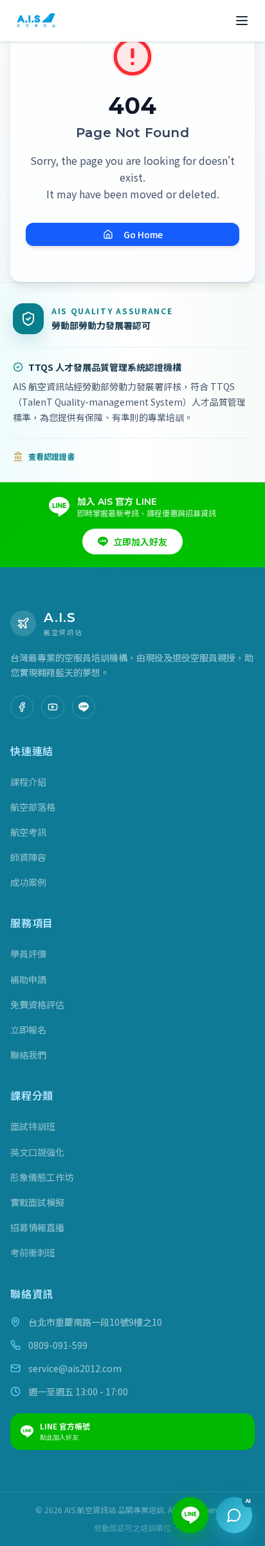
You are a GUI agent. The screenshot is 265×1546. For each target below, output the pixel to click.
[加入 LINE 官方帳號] (83, 707)
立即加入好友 (140, 541)
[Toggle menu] (242, 20)
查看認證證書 (51, 456)
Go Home (143, 234)
